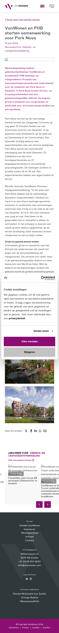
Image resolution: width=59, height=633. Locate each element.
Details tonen (41, 331)
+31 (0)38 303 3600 (30, 561)
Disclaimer (14, 627)
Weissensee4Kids (29, 601)
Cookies (35, 627)
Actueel (29, 536)
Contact (29, 540)
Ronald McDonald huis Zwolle (29, 593)
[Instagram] (31, 578)
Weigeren (29, 352)
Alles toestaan (29, 341)
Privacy (25, 627)
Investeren (29, 529)
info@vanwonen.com (29, 565)
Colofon (46, 627)
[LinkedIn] (27, 578)
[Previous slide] (39, 504)
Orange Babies (29, 597)
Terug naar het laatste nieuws (23, 19)
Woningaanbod (29, 532)
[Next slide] (47, 504)
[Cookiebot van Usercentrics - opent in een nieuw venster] (41, 278)
